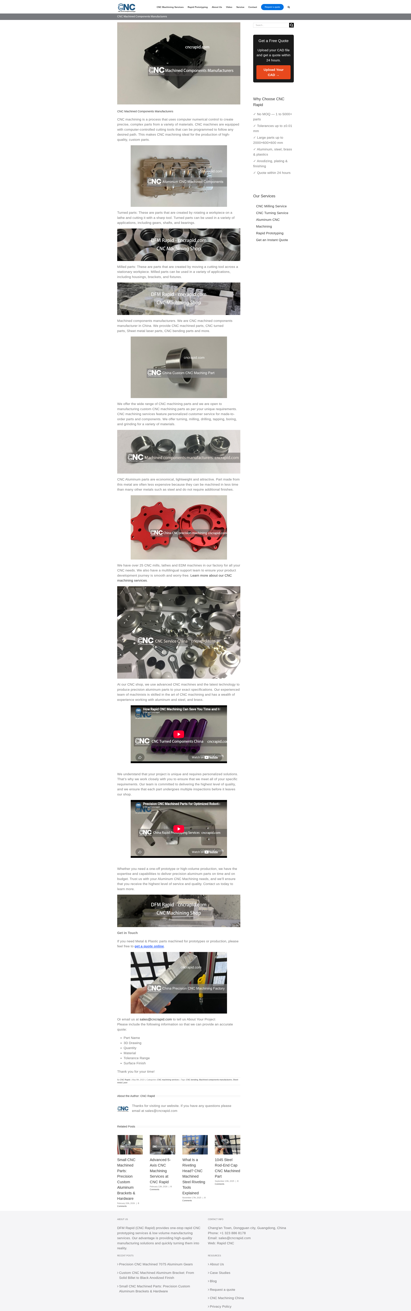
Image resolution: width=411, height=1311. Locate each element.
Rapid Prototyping (270, 233)
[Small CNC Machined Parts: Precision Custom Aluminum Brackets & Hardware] (130, 1137)
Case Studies (220, 1273)
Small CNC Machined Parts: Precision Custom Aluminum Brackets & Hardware (154, 1288)
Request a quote (222, 1289)
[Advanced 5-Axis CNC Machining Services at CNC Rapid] (162, 1137)
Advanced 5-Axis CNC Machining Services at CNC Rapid (160, 1171)
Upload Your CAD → (274, 72)
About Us (217, 1264)
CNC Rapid (125, 1080)
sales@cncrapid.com (156, 1019)
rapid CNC (192, 1228)
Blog (213, 1281)
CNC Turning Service (272, 213)
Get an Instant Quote (272, 240)
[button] (289, 6)
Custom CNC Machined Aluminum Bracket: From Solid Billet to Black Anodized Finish (156, 1275)
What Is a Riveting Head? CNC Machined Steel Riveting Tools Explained (193, 1176)
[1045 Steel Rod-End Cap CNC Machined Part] (227, 1137)
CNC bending (192, 1080)
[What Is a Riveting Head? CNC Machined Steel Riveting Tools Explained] (195, 1137)
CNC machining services (168, 1080)
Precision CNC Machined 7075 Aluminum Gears (156, 1264)
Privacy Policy (221, 1306)
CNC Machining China (227, 1298)
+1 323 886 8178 (233, 1233)
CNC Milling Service (271, 206)
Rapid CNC (225, 1243)
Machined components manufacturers (215, 1080)
